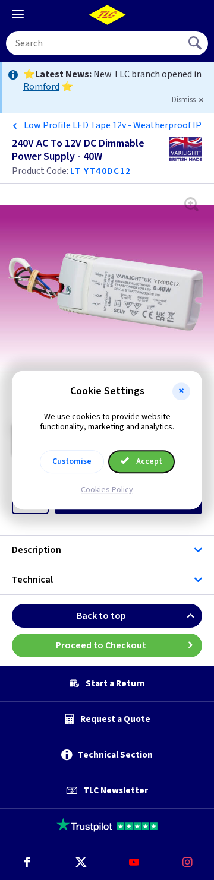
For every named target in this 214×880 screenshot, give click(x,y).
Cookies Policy (107, 490)
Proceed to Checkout (101, 645)
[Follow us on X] (80, 862)
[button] (181, 391)
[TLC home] (107, 15)
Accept (148, 461)
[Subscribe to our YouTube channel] (133, 862)
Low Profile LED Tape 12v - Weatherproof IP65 (117, 125)
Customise (72, 461)
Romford (41, 86)
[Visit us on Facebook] (27, 862)
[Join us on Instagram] (187, 862)
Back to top (101, 615)
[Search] (196, 43)
